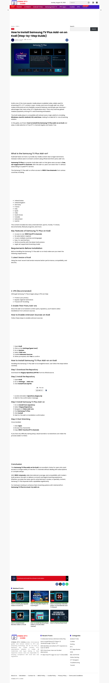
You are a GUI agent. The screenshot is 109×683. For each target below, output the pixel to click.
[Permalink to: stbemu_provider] (13, 40)
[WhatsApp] (66, 584)
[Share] (66, 40)
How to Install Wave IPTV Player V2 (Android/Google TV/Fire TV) (51, 642)
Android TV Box (74, 639)
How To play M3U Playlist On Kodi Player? (39, 604)
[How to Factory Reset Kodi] (59, 615)
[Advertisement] (54, 17)
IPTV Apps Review (75, 649)
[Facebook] (57, 584)
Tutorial (72, 665)
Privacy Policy (62, 675)
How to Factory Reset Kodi (58, 623)
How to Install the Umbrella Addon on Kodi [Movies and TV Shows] (58, 605)
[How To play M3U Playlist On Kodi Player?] (40, 596)
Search (72, 26)
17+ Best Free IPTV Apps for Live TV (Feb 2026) (54, 655)
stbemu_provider (19, 39)
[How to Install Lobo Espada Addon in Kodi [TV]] (20, 596)
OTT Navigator (74, 660)
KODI (13, 29)
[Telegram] (63, 584)
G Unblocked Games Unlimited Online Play (53, 639)
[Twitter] (60, 584)
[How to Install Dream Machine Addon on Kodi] (20, 615)
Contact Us (31, 675)
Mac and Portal (74, 655)
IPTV (71, 647)
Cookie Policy (52, 675)
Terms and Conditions (76, 675)
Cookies (72, 641)
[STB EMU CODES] (19, 2)
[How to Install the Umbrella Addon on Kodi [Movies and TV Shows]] (59, 596)
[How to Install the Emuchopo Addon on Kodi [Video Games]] (40, 615)
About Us (14, 675)
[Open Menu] (97, 3)
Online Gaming (74, 657)
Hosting (72, 644)
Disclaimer (22, 675)
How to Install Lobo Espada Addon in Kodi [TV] (19, 604)
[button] (88, 2)
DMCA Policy (41, 675)
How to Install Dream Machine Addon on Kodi (18, 624)
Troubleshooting (75, 662)
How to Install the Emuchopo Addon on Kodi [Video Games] (40, 624)
